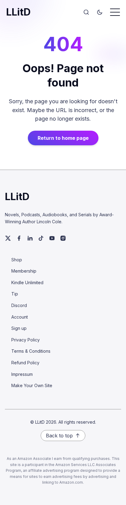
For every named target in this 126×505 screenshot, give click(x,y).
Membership (23, 271)
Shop (16, 259)
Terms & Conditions (30, 351)
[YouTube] (52, 238)
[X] (8, 238)
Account (19, 317)
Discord (19, 305)
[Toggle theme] (100, 12)
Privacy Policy (25, 339)
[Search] (86, 12)
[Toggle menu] (115, 12)
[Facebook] (19, 238)
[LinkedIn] (30, 238)
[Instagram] (63, 238)
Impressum (22, 374)
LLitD (18, 12)
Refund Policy (25, 362)
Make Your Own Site (31, 385)
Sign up (19, 328)
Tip (14, 293)
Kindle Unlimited (27, 282)
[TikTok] (41, 238)
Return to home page (63, 138)
